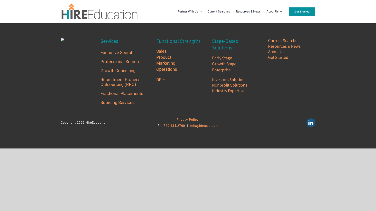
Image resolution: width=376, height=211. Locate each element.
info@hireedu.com (204, 126)
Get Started (278, 57)
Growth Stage (224, 64)
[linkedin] (310, 122)
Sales (162, 51)
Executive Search (117, 52)
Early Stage (222, 58)
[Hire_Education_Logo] (100, 4)
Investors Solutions (229, 80)
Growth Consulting (118, 70)
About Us (276, 52)
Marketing (166, 63)
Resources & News (284, 46)
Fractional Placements (122, 93)
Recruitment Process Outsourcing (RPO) (120, 82)
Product (164, 57)
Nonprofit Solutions (229, 85)
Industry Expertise (228, 91)
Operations (167, 69)
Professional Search (120, 61)
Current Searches (283, 41)
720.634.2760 (174, 126)
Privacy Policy (187, 120)
